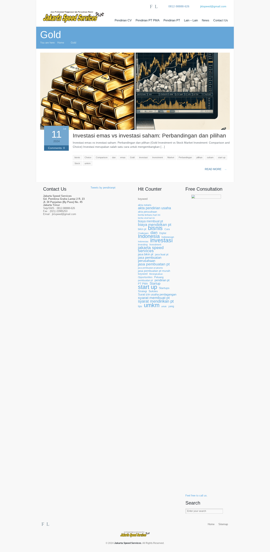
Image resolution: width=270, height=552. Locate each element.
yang (171, 306)
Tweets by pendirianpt (103, 187)
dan (154, 232)
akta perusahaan (147, 211)
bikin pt (142, 229)
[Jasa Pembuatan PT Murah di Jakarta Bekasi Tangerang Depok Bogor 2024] (77, 13)
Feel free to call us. (196, 495)
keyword (142, 199)
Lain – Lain (191, 20)
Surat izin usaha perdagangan (157, 294)
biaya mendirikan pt (154, 224)
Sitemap (223, 524)
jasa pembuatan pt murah (154, 270)
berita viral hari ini (146, 218)
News (205, 20)
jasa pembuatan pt (154, 264)
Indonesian (167, 237)
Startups (164, 288)
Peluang (158, 277)
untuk (164, 306)
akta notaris (144, 205)
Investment (155, 244)
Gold (73, 42)
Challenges (143, 233)
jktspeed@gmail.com (213, 6)
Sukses (153, 291)
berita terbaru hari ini (149, 215)
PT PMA (143, 283)
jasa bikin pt (145, 254)
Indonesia (149, 236)
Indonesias (143, 241)
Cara (167, 229)
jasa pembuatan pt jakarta (150, 268)
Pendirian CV (123, 20)
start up (147, 287)
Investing (143, 244)
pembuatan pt (145, 280)
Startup (155, 283)
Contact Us (220, 20)
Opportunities (145, 277)
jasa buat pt (161, 254)
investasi (161, 240)
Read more (216, 169)
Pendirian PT (171, 20)
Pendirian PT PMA (148, 20)
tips (140, 306)
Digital (162, 233)
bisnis (155, 228)
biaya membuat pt (150, 221)
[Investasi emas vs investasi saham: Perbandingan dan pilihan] (135, 128)
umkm (152, 305)
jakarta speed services (151, 249)
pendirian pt (162, 280)
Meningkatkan (156, 274)
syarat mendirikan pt (156, 301)
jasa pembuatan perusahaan (149, 259)
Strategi (142, 291)
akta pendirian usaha (154, 208)
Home (60, 42)
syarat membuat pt (154, 297)
